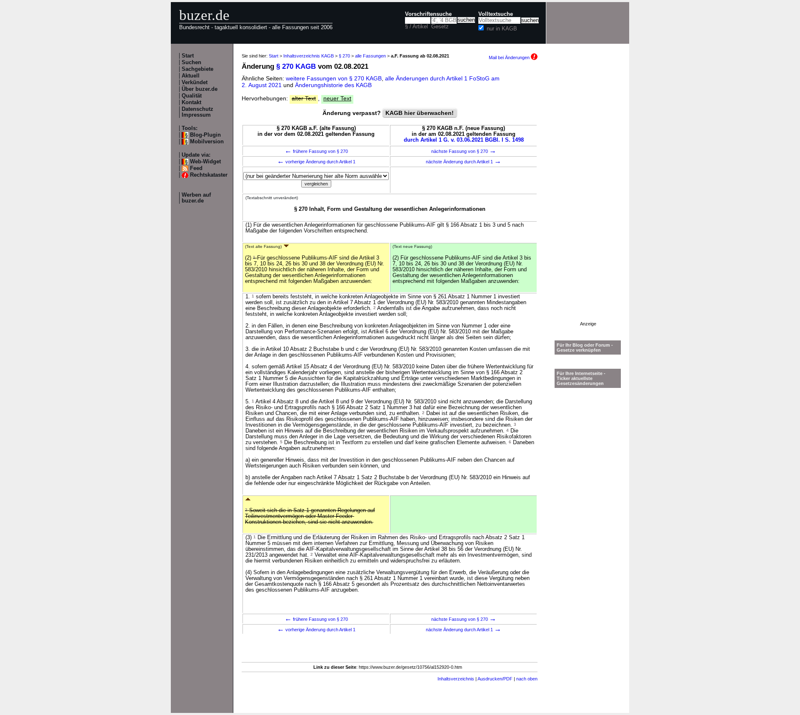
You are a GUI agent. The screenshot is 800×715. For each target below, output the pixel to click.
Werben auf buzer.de (196, 198)
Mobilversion (207, 142)
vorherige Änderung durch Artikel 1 (316, 161)
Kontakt (191, 102)
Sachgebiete (197, 69)
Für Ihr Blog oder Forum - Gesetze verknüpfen (585, 347)
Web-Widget (205, 162)
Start (188, 56)
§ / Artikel (416, 27)
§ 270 (344, 55)
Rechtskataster (209, 175)
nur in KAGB (502, 29)
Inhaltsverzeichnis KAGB (308, 55)
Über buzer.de (200, 89)
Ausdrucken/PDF (495, 678)
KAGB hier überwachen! (419, 113)
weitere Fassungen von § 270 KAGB (334, 78)
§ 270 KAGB (296, 66)
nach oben (527, 678)
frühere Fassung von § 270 (316, 151)
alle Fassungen (370, 55)
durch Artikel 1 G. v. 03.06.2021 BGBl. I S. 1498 (464, 140)
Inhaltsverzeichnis (456, 678)
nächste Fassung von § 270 (463, 151)
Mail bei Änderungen (510, 57)
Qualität (192, 96)
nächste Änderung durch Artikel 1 (463, 161)
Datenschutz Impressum (197, 112)
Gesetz (440, 27)
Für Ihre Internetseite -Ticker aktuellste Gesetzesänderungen (581, 378)
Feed (196, 168)
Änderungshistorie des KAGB (333, 85)
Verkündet (195, 82)
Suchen (191, 62)
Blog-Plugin (205, 135)
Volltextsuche (495, 14)
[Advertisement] (588, 196)
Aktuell (191, 76)
